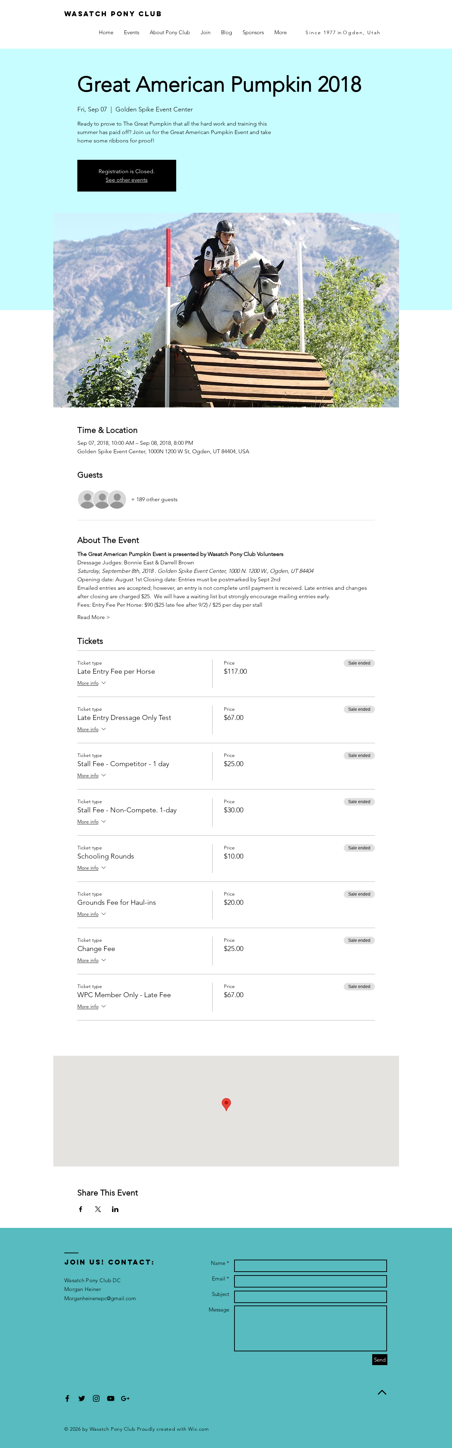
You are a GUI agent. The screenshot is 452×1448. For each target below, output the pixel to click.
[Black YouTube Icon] (110, 1398)
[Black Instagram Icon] (96, 1398)
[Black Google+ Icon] (125, 1398)
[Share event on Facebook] (80, 1209)
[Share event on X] (98, 1209)
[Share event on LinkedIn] (115, 1209)
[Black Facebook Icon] (67, 1398)
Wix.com (198, 1429)
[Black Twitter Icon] (81, 1398)
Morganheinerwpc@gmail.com (100, 1298)
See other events (127, 179)
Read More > (93, 617)
